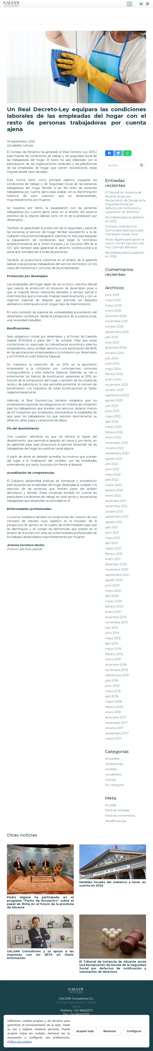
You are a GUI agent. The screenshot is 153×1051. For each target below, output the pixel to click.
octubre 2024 (114, 353)
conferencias (114, 764)
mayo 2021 (112, 538)
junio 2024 (112, 363)
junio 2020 (112, 585)
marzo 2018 (113, 701)
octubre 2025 (114, 326)
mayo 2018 (113, 691)
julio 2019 (111, 627)
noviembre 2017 (116, 723)
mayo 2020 (113, 591)
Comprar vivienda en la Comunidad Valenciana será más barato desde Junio (124, 230)
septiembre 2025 (117, 332)
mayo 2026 (113, 300)
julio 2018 (111, 680)
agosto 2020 (114, 580)
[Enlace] (11, 4)
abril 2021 (111, 543)
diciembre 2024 (116, 347)
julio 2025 (111, 337)
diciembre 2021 (115, 501)
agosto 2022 (114, 458)
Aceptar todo (85, 1031)
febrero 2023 (114, 432)
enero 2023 (113, 437)
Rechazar (109, 1031)
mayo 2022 (113, 474)
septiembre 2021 (116, 516)
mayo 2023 (113, 416)
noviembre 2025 (116, 321)
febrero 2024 (114, 374)
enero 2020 (113, 612)
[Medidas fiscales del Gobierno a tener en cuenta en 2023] (112, 861)
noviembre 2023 (116, 385)
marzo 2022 (113, 485)
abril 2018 (111, 696)
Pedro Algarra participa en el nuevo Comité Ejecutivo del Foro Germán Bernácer (124, 243)
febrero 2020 (114, 606)
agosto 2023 (114, 400)
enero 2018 (113, 712)
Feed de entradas (117, 810)
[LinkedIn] (147, 4)
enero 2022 (113, 495)
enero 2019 (113, 659)
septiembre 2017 (117, 733)
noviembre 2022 (116, 443)
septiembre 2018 (117, 675)
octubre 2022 (114, 448)
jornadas (111, 769)
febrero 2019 (114, 654)
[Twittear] (118, 153)
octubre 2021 (114, 511)
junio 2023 (112, 411)
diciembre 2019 (116, 617)
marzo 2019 (113, 649)
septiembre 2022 (117, 453)
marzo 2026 (113, 305)
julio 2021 (111, 527)
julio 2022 (111, 464)
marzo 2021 (113, 548)
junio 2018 (112, 685)
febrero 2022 (114, 490)
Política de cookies (19, 1041)
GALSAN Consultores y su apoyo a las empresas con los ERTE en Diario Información (40, 954)
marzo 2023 (113, 427)
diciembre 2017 (116, 717)
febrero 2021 (114, 554)
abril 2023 (111, 421)
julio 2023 (111, 406)
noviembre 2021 (116, 506)
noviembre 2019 (116, 622)
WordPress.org (115, 821)
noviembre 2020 (116, 569)
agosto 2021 (113, 522)
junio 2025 (112, 342)
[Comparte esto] (109, 153)
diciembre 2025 (116, 316)
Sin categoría (114, 785)
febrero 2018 (114, 707)
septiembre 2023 (117, 395)
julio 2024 (111, 358)
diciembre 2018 (116, 664)
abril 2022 (111, 480)
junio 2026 (112, 295)
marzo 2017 (113, 738)
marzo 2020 (113, 601)
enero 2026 (113, 310)
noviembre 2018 (116, 670)
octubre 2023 (114, 390)
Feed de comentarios (120, 815)
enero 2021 (113, 559)
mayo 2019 (113, 638)
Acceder (111, 805)
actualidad (14, 145)
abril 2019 (111, 643)
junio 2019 (112, 633)
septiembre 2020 (117, 575)
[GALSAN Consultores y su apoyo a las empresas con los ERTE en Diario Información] (40, 931)
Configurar (134, 1031)
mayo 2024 (113, 369)
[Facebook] (141, 4)
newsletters (113, 774)
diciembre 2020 (116, 564)
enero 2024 (113, 379)
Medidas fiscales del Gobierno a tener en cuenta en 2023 (112, 883)
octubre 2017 (114, 728)
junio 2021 (112, 532)
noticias (28, 145)
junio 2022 (112, 469)
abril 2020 (112, 596)
